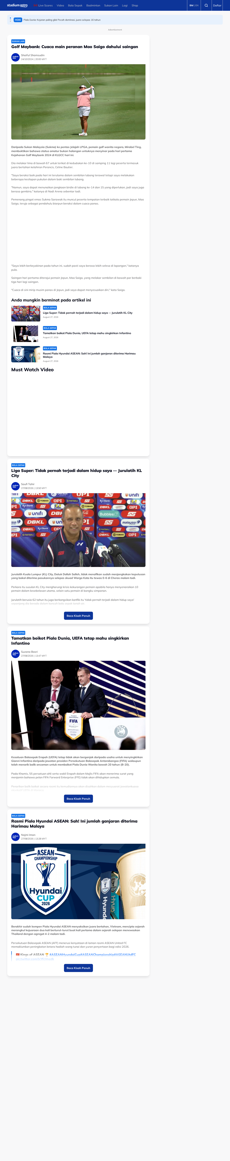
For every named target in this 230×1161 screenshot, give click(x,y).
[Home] (17, 5)
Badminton (93, 5)
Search (206, 5)
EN (196, 5)
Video (60, 5)
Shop (135, 5)
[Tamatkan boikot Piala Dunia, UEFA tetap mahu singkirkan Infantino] (25, 334)
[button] (10, 17)
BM (191, 5)
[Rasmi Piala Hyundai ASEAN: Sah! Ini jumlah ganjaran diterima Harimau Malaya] (25, 354)
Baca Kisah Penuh (78, 615)
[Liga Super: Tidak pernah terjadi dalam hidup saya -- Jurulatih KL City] (25, 313)
